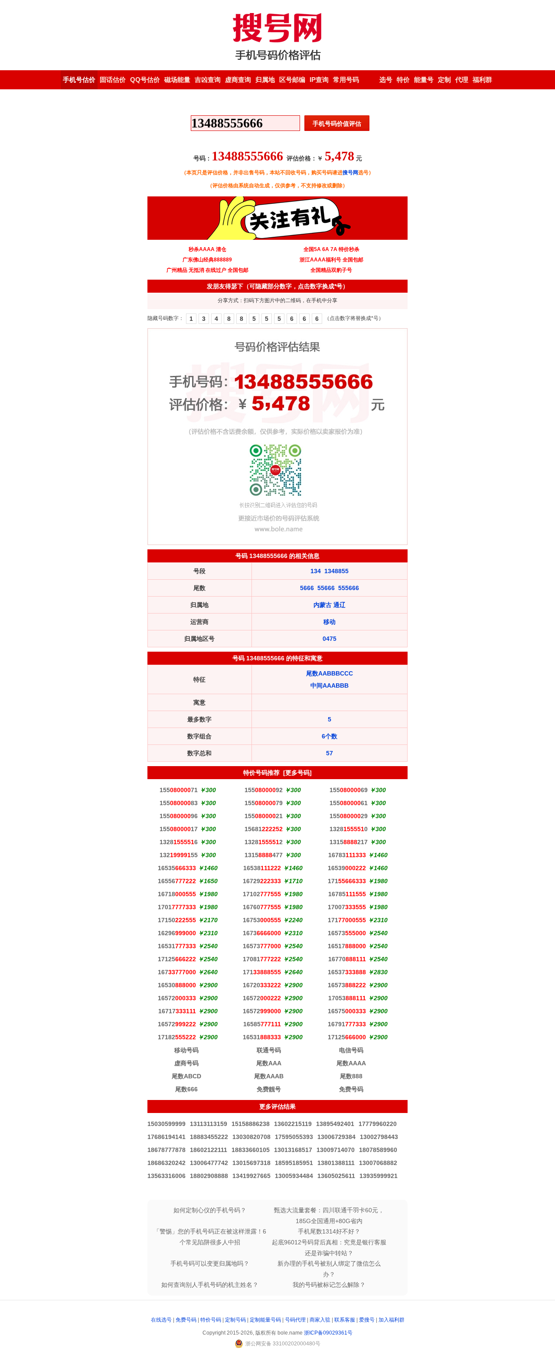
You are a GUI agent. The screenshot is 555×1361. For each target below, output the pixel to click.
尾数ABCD (186, 1076)
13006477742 (209, 1162)
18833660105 (251, 1149)
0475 (329, 638)
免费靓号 (269, 1089)
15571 (179, 790)
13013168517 (293, 1149)
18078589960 (378, 1149)
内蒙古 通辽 (329, 604)
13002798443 (379, 1136)
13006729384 (336, 1136)
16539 (347, 868)
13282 (264, 842)
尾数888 (351, 1076)
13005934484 (294, 1175)
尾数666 (186, 1089)
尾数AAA (268, 1063)
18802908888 (209, 1175)
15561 (349, 803)
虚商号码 (186, 1063)
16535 (177, 868)
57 (329, 753)
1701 (177, 907)
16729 (262, 881)
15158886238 (251, 1123)
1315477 (264, 855)
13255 (179, 855)
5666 (307, 587)
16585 (262, 1024)
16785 (347, 894)
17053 (347, 998)
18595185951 (294, 1162)
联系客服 (344, 1320)
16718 (177, 894)
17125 (177, 959)
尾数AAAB (269, 1076)
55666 (326, 587)
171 (347, 881)
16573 (347, 933)
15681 (264, 829)
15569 (349, 790)
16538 (262, 868)
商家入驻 (320, 1320)
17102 (262, 894)
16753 (262, 920)
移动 (329, 621)
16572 (177, 998)
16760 (262, 907)
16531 (177, 946)
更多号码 (297, 772)
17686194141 (166, 1136)
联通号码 (269, 1050)
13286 (179, 842)
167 (177, 972)
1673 (262, 933)
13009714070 (336, 1149)
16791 (347, 1024)
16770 (347, 959)
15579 (264, 803)
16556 (177, 881)
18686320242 (166, 1162)
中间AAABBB (329, 685)
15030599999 (166, 1123)
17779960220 (378, 1123)
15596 (179, 816)
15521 (264, 816)
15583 (179, 803)
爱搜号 (367, 1320)
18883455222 (209, 1136)
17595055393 (294, 1136)
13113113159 (208, 1123)
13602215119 (293, 1123)
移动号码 (186, 1050)
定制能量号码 (265, 1320)
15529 (349, 816)
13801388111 (336, 1162)
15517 (179, 829)
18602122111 (208, 1149)
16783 (347, 855)
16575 (347, 1011)
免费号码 (351, 1089)
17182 (177, 1037)
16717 (177, 1011)
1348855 (336, 571)
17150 (177, 920)
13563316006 (166, 1175)
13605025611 (336, 1175)
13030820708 (251, 1136)
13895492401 (335, 1123)
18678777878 (166, 1149)
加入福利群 (392, 1320)
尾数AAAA (351, 1063)
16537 (347, 972)
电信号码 (351, 1050)
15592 (264, 790)
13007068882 (378, 1162)
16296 (177, 933)
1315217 (349, 842)
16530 (177, 985)
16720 (262, 985)
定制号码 (235, 1320)
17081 (262, 959)
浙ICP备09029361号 (328, 1333)
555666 (348, 587)
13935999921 (378, 1175)
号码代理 (295, 1320)
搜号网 (350, 173)
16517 (347, 946)
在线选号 (161, 1320)
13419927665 (251, 1175)
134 (315, 571)
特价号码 (210, 1320)
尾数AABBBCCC (329, 673)
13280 (349, 829)
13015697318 (251, 1162)
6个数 (329, 736)
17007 (347, 907)
